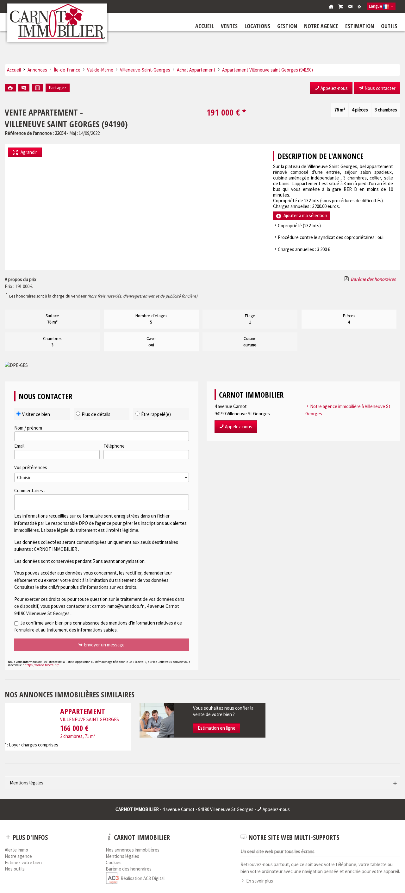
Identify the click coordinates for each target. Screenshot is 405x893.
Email (19, 446)
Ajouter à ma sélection (305, 215)
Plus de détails (96, 414)
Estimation (359, 26)
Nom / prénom (28, 428)
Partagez (57, 88)
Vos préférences (30, 467)
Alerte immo (16, 850)
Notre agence (321, 26)
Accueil (204, 26)
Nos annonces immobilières (132, 850)
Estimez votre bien (23, 863)
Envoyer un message (104, 645)
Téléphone (114, 446)
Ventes (229, 26)
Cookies (114, 863)
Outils (389, 26)
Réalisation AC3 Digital (143, 878)
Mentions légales (26, 783)
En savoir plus (259, 881)
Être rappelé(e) (156, 414)
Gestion (287, 26)
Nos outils (15, 869)
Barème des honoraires (373, 279)
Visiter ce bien (36, 414)
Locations (257, 26)
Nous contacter (380, 88)
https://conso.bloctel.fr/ (42, 665)
